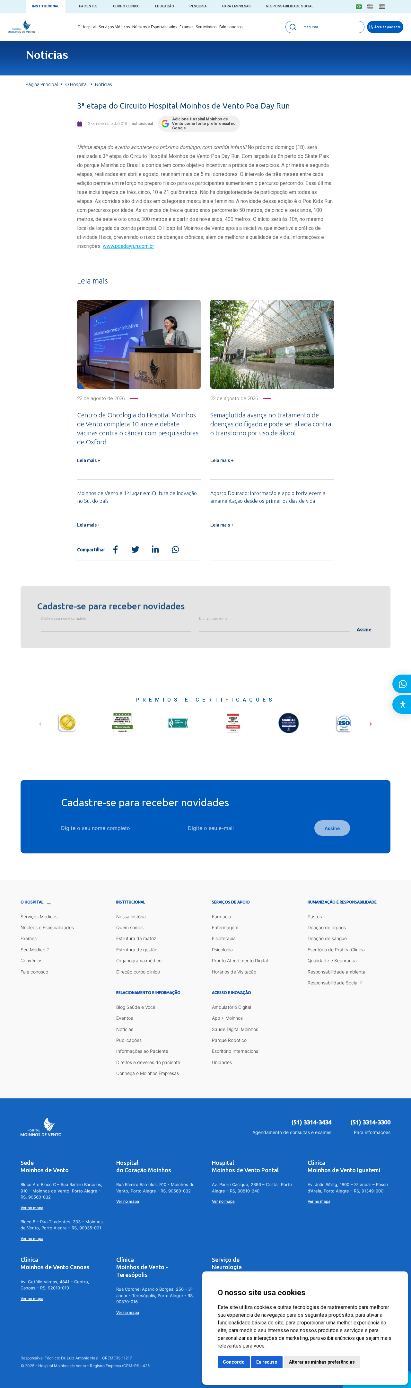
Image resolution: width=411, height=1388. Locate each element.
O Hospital (86, 27)
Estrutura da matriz (136, 938)
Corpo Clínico (126, 6)
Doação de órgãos (327, 927)
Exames (186, 27)
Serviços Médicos (114, 27)
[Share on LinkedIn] (155, 549)
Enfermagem (225, 927)
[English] (370, 6)
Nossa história (131, 916)
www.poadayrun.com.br (128, 246)
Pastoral (316, 916)
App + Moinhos (227, 1018)
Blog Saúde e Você (135, 1007)
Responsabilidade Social (289, 6)
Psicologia (222, 949)
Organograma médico (139, 960)
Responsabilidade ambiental (337, 971)
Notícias (124, 1029)
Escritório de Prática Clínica (336, 949)
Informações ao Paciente (142, 1051)
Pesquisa (198, 6)
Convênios (31, 960)
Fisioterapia (224, 938)
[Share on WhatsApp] (175, 549)
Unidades (222, 1062)
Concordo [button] (234, 1362)
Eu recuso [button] (266, 1362)
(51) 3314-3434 (311, 1122)
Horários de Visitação (234, 971)
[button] (40, 722)
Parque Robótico (229, 1040)
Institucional (45, 6)
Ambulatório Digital (231, 1007)
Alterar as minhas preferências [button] (322, 1362)
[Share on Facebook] (115, 549)
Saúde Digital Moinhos (235, 1029)
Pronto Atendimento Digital (240, 960)
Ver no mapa (32, 1207)
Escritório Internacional (235, 1051)
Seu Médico (206, 27)
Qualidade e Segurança (332, 960)
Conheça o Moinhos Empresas (147, 1073)
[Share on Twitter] (135, 549)
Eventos (124, 1018)
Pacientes (88, 6)
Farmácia (221, 916)
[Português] (358, 6)
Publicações (129, 1040)
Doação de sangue (327, 938)
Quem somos (130, 927)
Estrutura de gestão (136, 949)
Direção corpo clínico (138, 971)
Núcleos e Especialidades (154, 27)
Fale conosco (231, 27)
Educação (164, 6)
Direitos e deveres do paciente (148, 1062)
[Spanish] (382, 6)
